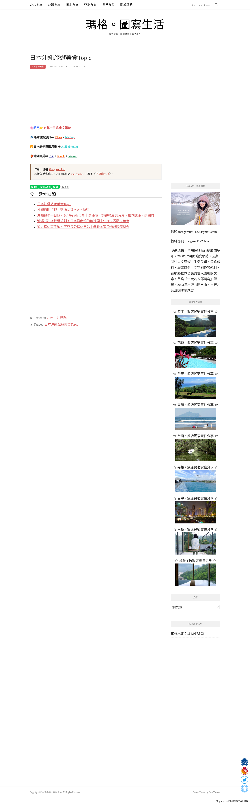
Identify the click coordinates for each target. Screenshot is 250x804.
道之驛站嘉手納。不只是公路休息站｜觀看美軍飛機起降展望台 (83, 227)
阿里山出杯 (102, 173)
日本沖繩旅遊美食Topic (54, 204)
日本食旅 (72, 4)
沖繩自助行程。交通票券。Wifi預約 (63, 210)
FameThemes (214, 792)
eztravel (72, 156)
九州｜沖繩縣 (38, 67)
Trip (51, 156)
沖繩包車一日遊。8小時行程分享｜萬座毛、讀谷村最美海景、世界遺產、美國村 (95, 215)
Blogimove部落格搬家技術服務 (232, 801)
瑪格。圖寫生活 (125, 25)
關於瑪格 (126, 4)
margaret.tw (78, 173)
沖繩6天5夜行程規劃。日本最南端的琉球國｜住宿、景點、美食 (83, 221)
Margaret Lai (57, 169)
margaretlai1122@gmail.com (197, 232)
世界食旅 (108, 4)
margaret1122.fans (196, 241)
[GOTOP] (244, 788)
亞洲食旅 (90, 4)
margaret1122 (59, 66)
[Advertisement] (96, 99)
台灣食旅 (54, 4)
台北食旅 (36, 4)
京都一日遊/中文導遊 (57, 127)
